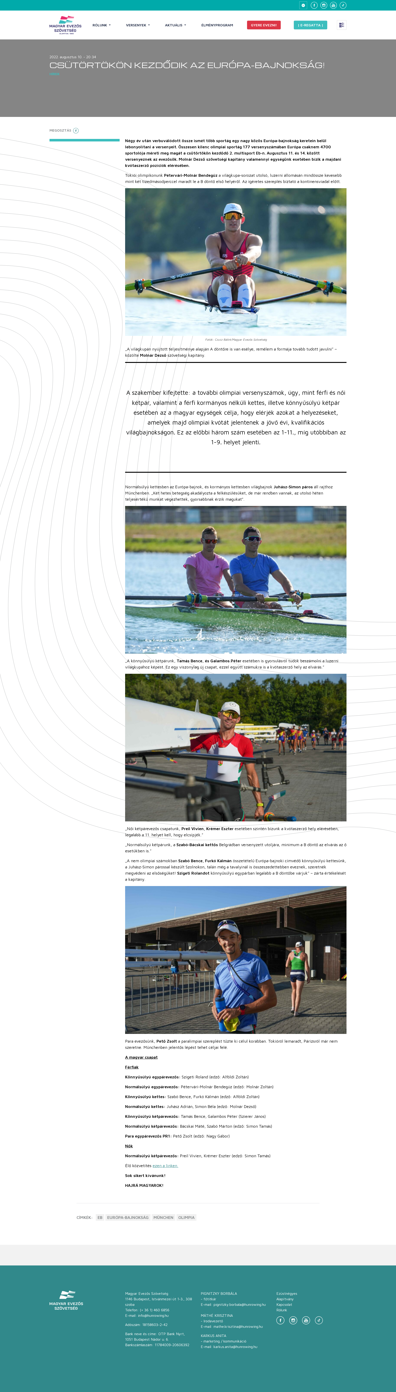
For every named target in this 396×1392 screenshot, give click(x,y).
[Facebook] (314, 5)
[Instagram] (323, 5)
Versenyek (136, 25)
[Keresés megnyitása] (303, 5)
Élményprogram (217, 25)
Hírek (55, 74)
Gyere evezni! (264, 25)
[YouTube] (333, 5)
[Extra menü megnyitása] (341, 25)
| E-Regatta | (310, 25)
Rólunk (100, 25)
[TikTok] (343, 5)
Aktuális (174, 25)
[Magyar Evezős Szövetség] (65, 25)
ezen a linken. (165, 1165)
